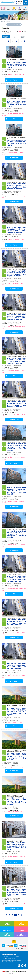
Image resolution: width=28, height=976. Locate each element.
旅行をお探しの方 (7, 930)
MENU (25, 3)
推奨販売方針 (23, 948)
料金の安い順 (14, 36)
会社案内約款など (21, 935)
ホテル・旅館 (14, 9)
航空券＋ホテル (3, 9)
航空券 (20, 9)
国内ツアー (8, 9)
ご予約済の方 (21, 930)
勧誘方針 (17, 948)
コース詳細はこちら (14, 80)
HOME (2, 21)
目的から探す (25, 9)
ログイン (20, 3)
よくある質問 (21, 925)
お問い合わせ (7, 925)
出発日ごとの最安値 (22, 36)
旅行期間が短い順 (5, 36)
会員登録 (20, 1)
